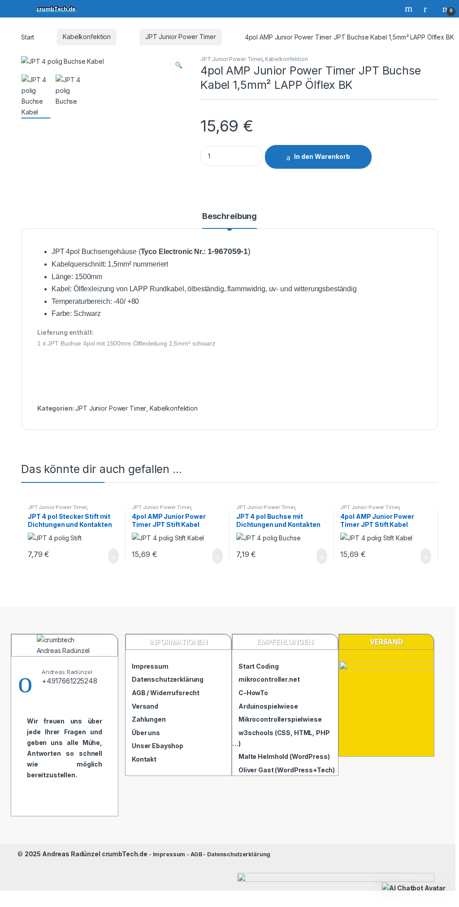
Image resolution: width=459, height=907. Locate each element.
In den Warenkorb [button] (102, 556)
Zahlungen (149, 719)
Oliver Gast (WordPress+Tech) (286, 770)
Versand (145, 706)
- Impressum (166, 854)
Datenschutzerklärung (168, 679)
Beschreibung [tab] (229, 216)
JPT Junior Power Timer (180, 36)
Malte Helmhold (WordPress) (283, 756)
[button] (178, 65)
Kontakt (144, 759)
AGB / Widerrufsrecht (165, 693)
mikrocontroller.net (268, 679)
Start (27, 36)
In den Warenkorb (322, 156)
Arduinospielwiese (268, 706)
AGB (196, 854)
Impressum (150, 666)
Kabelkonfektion (87, 36)
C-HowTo (253, 693)
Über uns (146, 732)
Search (410, 8)
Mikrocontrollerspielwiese (280, 719)
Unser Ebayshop (157, 745)
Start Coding (258, 666)
